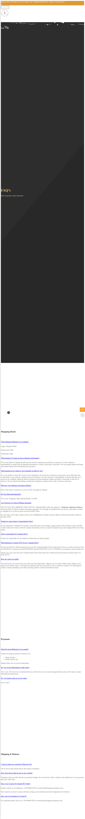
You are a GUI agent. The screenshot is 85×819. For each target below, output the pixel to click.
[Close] (2, 4)
